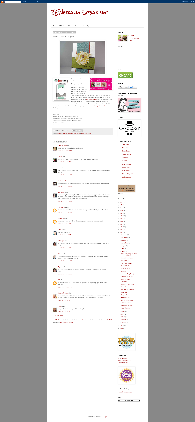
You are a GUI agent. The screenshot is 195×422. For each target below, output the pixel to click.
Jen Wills (124, 161)
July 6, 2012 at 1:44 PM (64, 311)
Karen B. (60, 229)
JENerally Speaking (78, 12)
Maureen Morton (63, 293)
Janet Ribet (125, 157)
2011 (121, 326)
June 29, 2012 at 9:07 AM (65, 212)
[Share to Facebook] (79, 130)
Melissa (60, 254)
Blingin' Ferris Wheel (127, 300)
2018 (121, 216)
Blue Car (123, 271)
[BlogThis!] (75, 130)
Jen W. (133, 35)
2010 (121, 328)
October (123, 240)
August (123, 246)
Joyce (59, 168)
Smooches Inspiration (127, 305)
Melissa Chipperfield (127, 174)
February (124, 319)
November (124, 237)
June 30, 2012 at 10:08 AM (65, 287)
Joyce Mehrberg (126, 164)
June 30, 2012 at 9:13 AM (65, 261)
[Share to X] (77, 130)
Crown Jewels (125, 287)
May (122, 311)
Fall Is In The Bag (123, 358)
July (122, 248)
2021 (121, 207)
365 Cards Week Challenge (125, 392)
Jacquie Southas (126, 154)
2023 (121, 202)
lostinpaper (61, 241)
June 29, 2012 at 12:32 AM (65, 162)
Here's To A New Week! (127, 284)
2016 (121, 221)
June (122, 251)
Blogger (105, 416)
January (123, 322)
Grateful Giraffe (125, 266)
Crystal (60, 267)
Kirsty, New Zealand (64, 181)
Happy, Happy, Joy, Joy (124, 360)
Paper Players (77, 133)
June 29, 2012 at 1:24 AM (65, 175)
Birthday (59, 133)
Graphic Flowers (125, 295)
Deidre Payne (126, 151)
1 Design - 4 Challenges (127, 289)
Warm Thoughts (125, 308)
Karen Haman (126, 167)
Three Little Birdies (123, 362)
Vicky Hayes (61, 207)
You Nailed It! (125, 260)
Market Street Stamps (67, 133)
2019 (121, 213)
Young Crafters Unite (100, 106)
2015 (121, 224)
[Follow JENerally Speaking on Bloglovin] (127, 88)
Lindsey (60, 157)
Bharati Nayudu (126, 148)
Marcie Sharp (126, 170)
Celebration (124, 281)
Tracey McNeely (62, 145)
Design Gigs (86, 26)
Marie (59, 306)
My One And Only (126, 268)
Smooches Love (125, 297)
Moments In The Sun (74, 26)
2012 (121, 232)
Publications (62, 26)
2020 (121, 210)
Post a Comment (59, 315)
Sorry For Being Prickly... (128, 274)
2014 (121, 227)
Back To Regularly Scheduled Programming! (129, 254)
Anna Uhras (125, 144)
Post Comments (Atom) (66, 322)
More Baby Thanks (126, 263)
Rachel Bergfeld (126, 177)
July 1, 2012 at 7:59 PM (64, 300)
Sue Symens (125, 180)
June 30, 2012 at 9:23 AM (65, 274)
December (124, 235)
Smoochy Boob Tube (126, 276)
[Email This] (73, 130)
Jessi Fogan (61, 192)
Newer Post (56, 319)
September (124, 243)
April (123, 314)
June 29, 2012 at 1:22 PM (64, 223)
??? (59, 280)
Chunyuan (61, 218)
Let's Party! (124, 292)
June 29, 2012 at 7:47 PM (64, 235)
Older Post (110, 319)
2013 (121, 229)
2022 (121, 205)
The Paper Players (91, 100)
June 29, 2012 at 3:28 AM (65, 186)
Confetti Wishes (125, 279)
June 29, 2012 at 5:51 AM (65, 201)
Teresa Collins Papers (127, 258)
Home (54, 26)
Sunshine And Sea (126, 303)
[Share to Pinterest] (81, 130)
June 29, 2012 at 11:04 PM (65, 248)
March (123, 317)
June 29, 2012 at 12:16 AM (65, 150)
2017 (121, 218)
